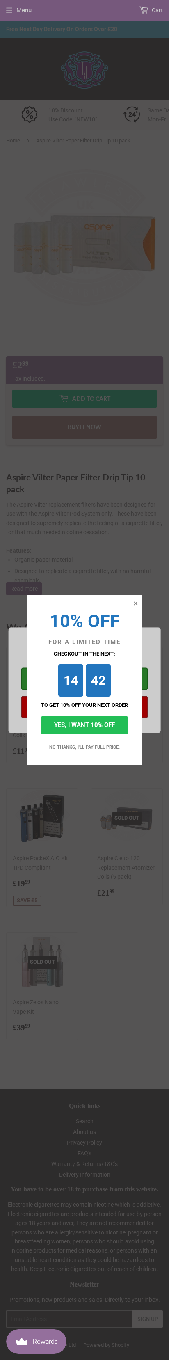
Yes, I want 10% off (84, 725)
